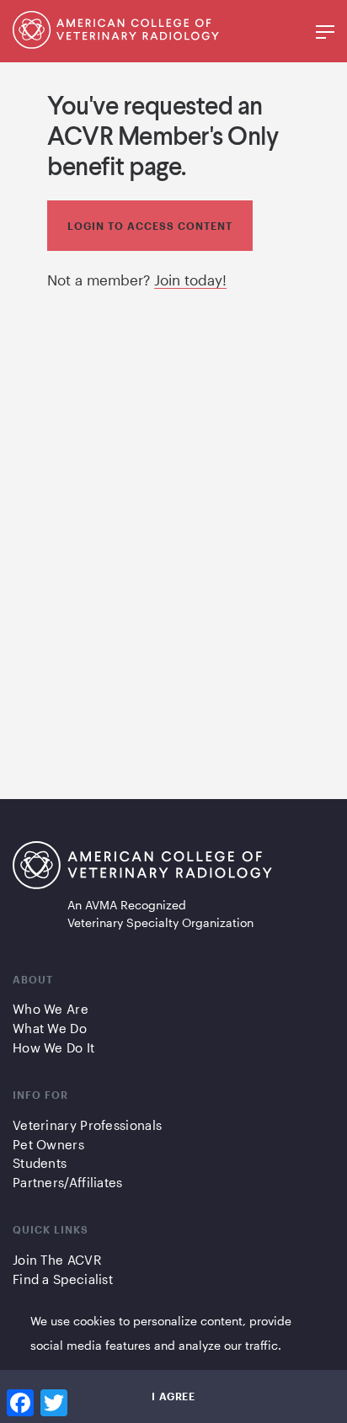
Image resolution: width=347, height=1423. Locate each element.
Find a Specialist (63, 1279)
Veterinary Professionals (87, 1125)
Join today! (190, 279)
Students (40, 1162)
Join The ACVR (57, 1259)
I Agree (173, 1396)
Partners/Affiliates (68, 1182)
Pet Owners (48, 1144)
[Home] (116, 43)
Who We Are (50, 1008)
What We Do (50, 1028)
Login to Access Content (149, 226)
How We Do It (54, 1047)
